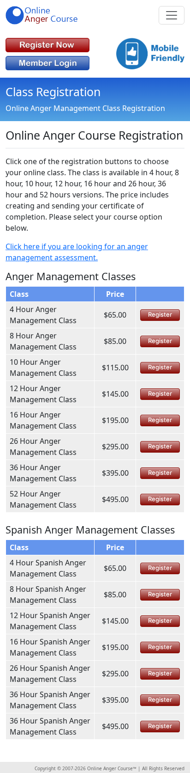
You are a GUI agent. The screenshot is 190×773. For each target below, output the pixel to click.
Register (160, 314)
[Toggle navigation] (171, 15)
